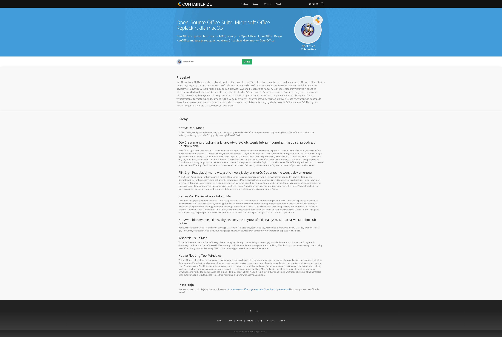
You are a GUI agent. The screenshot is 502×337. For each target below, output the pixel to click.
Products (244, 4)
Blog (260, 320)
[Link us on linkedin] (257, 311)
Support (256, 4)
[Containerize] (194, 4)
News (239, 320)
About (278, 4)
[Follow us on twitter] (251, 311)
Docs (230, 320)
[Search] (322, 4)
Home (220, 320)
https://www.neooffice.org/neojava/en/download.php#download (258, 289)
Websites (267, 4)
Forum (250, 320)
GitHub (247, 62)
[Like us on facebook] (245, 311)
